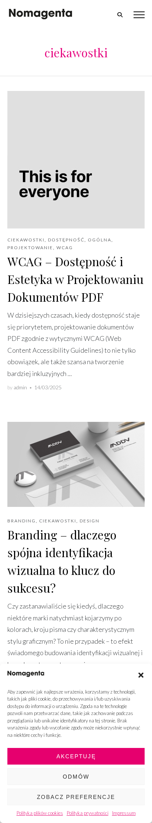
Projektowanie (30, 247)
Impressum (124, 813)
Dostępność (66, 240)
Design (90, 521)
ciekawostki (26, 240)
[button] (141, 675)
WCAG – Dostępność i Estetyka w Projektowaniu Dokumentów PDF (75, 279)
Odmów (76, 776)
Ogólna (99, 240)
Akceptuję (76, 756)
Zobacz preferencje (76, 797)
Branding (21, 521)
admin (20, 387)
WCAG (64, 247)
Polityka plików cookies (40, 813)
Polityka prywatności (87, 813)
